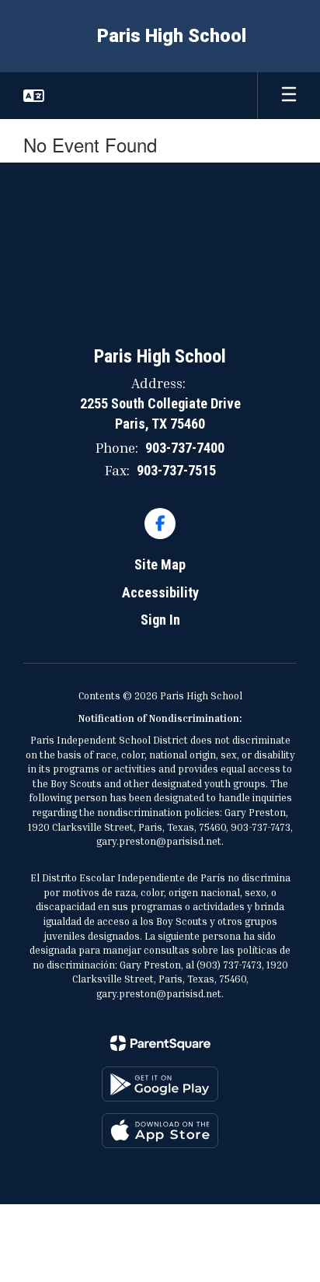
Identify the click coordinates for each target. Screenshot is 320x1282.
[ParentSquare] (160, 1043)
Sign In (160, 619)
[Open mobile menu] (289, 95)
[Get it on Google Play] (160, 1084)
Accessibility (160, 592)
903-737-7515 (176, 470)
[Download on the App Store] (160, 1130)
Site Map (160, 564)
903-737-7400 (184, 448)
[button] (34, 95)
